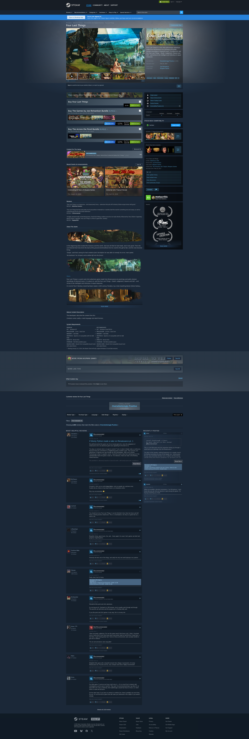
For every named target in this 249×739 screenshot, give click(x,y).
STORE (88, 5)
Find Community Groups (153, 182)
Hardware (138, 728)
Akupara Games (164, 68)
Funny (166, 78)
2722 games (74, 572)
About (106, 5)
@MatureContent (151, 444)
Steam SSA (122, 724)
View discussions (151, 180)
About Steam (123, 721)
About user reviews (167, 398)
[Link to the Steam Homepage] (73, 7)
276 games (73, 531)
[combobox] (158, 12)
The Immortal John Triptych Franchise (94, 23)
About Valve (139, 721)
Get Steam (169, 721)
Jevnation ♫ (74, 433)
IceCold (73, 506)
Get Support (169, 728)
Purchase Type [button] (83, 414)
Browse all (137, 149)
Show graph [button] (177, 414)
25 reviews (73, 554)
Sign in (69, 85)
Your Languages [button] (76, 420)
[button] (69, 12)
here (97, 384)
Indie (154, 78)
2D (176, 78)
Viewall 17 (177, 136)
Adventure (149, 78)
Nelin (72, 656)
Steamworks (122, 728)
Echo (72, 677)
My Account (169, 731)
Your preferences (178, 398)
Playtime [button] (115, 414)
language (178, 1)
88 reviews (73, 532)
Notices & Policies (154, 728)
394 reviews (74, 482)
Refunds (151, 734)
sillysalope (74, 529)
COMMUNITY (98, 5)
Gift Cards (122, 734)
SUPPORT (114, 5)
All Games (69, 23)
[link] (123, 123)
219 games (73, 599)
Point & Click (160, 78)
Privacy (151, 721)
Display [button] (124, 414)
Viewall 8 (178, 149)
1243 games (74, 435)
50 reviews (73, 679)
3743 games (74, 481)
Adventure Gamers (77, 206)
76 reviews (73, 600)
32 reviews (73, 630)
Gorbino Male (75, 550)
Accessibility (152, 724)
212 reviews (74, 437)
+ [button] (178, 78)
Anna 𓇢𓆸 (74, 626)
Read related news (152, 177)
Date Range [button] (105, 414)
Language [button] (94, 414)
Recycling (138, 731)
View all (180, 378)
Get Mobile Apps (170, 724)
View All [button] (139, 164)
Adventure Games (78, 23)
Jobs (137, 724)
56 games (73, 628)
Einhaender (74, 597)
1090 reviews (74, 573)
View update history (152, 175)
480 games (73, 552)
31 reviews (73, 508)
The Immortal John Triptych (160, 166)
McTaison (74, 479)
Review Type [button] (70, 414)
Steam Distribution (124, 731)
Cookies (151, 731)
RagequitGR (75, 220)
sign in (172, 1)
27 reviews (73, 657)
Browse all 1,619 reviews (104, 709)
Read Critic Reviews (160, 199)
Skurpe (73, 570)
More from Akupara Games (84, 358)
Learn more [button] (175, 125)
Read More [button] (136, 463)
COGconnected (76, 213)
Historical (171, 78)
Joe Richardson (164, 66)
